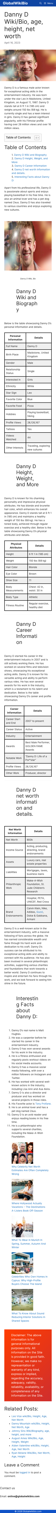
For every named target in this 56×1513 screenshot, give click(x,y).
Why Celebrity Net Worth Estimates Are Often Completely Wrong (30, 1170)
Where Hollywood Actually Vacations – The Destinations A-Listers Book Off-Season (28, 1207)
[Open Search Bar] (40, 3)
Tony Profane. (43, 1103)
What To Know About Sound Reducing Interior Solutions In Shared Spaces (28, 1317)
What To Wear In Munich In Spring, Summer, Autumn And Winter (29, 1244)
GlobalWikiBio (15, 3)
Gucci (39, 911)
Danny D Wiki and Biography (30, 154)
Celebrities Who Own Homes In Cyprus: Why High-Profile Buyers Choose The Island (30, 1280)
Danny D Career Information (31, 165)
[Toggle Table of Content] (35, 137)
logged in (25, 1472)
